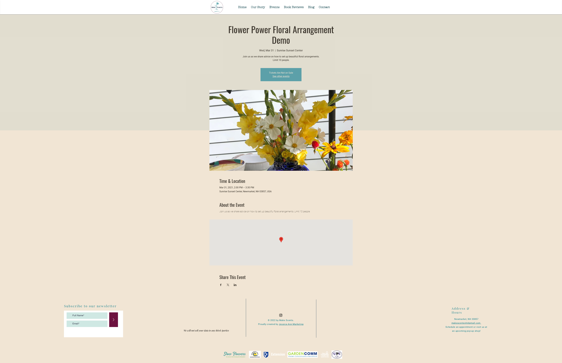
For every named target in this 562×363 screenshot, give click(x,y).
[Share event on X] (228, 285)
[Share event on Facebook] (220, 285)
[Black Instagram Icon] (281, 315)
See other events (281, 76)
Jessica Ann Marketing (291, 324)
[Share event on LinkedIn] (235, 285)
